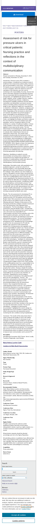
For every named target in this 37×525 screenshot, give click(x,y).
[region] (18, 510)
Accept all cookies (18, 515)
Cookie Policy (26, 509)
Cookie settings (26, 507)
